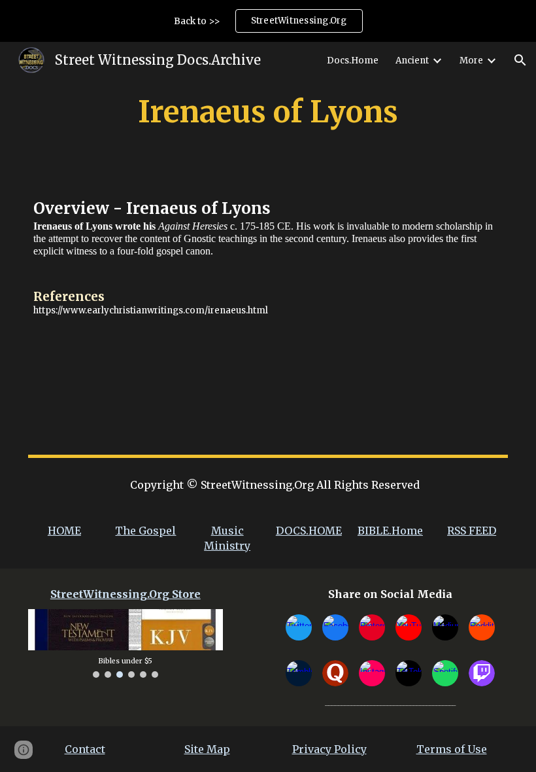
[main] (268, 112)
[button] (520, 60)
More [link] (471, 60)
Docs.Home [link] (352, 60)
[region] (268, 21)
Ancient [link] (412, 60)
